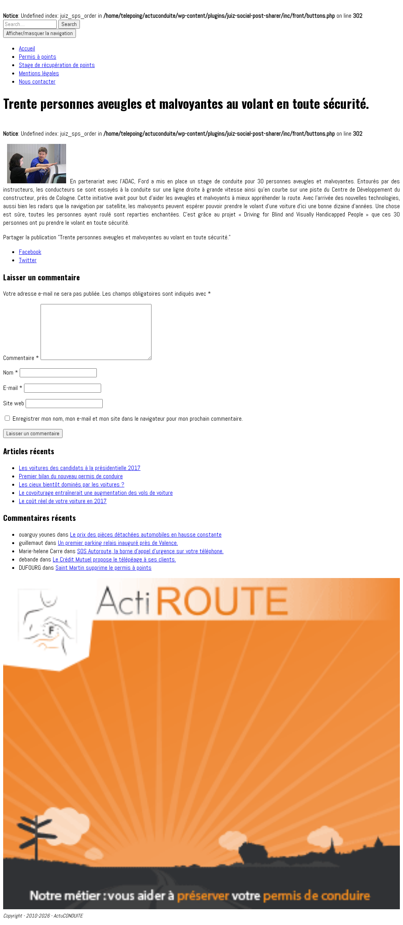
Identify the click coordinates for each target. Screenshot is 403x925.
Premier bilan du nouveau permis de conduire (71, 476)
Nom (10, 372)
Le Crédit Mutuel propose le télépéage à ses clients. (114, 559)
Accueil (27, 48)
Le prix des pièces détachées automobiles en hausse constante (146, 534)
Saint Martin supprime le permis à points (103, 567)
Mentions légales (39, 73)
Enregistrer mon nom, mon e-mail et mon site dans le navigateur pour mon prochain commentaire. (128, 418)
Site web (13, 403)
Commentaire (21, 358)
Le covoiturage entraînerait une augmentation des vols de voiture (96, 493)
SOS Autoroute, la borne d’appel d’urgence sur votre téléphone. (150, 551)
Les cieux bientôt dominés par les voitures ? (71, 484)
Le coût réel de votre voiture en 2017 (63, 501)
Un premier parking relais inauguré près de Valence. (118, 543)
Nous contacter (37, 81)
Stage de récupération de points (57, 65)
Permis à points (37, 56)
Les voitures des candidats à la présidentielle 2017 (79, 468)
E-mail (12, 388)
